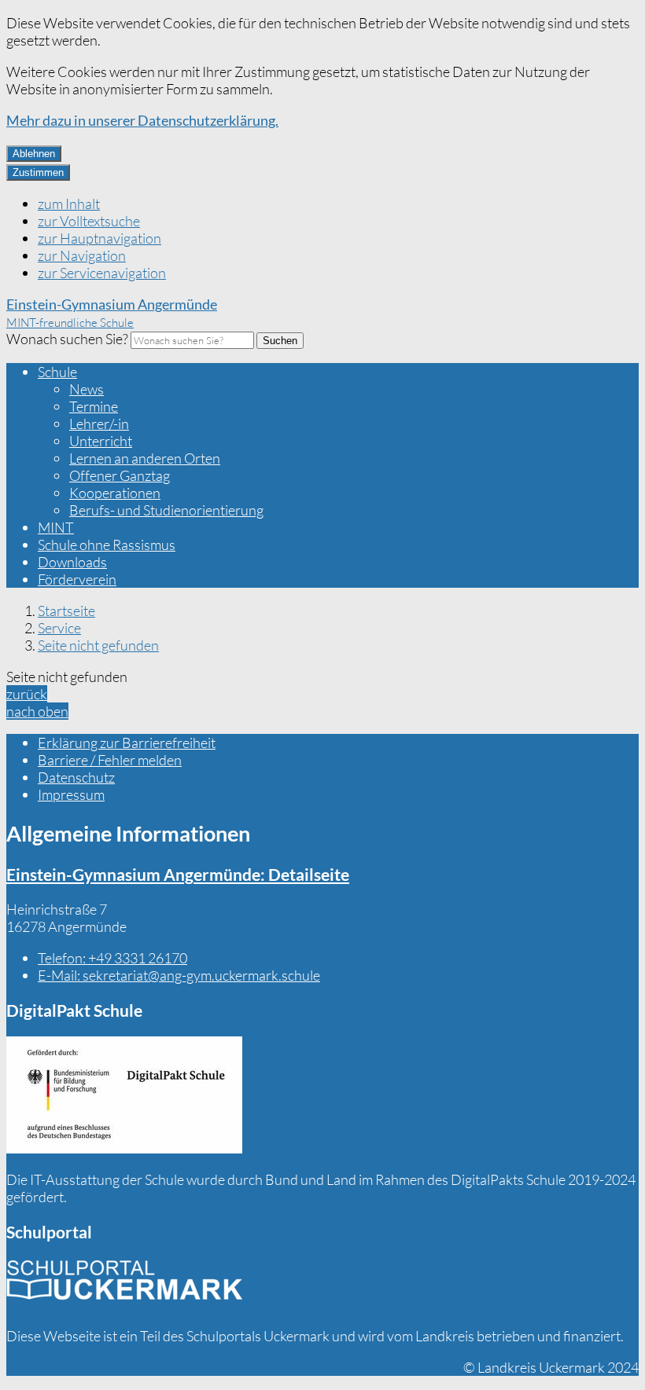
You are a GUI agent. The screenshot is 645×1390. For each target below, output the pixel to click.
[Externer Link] (124, 1096)
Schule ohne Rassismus (106, 544)
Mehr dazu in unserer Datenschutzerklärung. (142, 120)
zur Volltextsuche (89, 220)
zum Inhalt (69, 203)
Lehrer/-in (99, 423)
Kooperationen (114, 492)
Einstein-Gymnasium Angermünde (177, 874)
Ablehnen (34, 154)
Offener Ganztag (119, 475)
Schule (57, 371)
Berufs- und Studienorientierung (166, 510)
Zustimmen (38, 172)
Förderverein (77, 579)
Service (59, 627)
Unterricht (100, 440)
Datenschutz (76, 777)
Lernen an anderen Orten (144, 458)
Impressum (71, 794)
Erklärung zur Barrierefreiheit (127, 742)
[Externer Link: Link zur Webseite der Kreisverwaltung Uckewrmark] (124, 1285)
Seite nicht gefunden (98, 645)
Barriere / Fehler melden (110, 759)
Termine (93, 406)
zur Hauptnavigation (99, 238)
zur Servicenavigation (102, 272)
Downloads (72, 561)
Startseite (66, 610)
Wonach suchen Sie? (67, 338)
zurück (26, 693)
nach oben (37, 711)
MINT (56, 527)
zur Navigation (82, 255)
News (86, 389)
